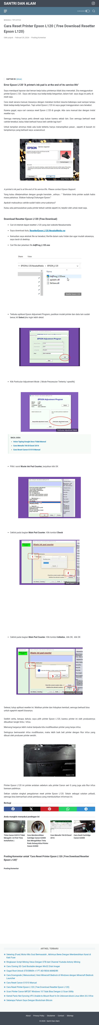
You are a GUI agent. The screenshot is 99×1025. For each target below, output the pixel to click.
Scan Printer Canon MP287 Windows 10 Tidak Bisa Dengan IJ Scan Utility (40, 991)
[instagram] (93, 3)
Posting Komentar (38, 38)
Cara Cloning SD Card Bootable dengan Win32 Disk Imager (33, 966)
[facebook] (13, 809)
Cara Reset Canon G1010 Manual (26, 450)
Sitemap (70, 1016)
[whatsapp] (68, 809)
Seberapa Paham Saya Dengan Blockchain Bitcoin (29, 1000)
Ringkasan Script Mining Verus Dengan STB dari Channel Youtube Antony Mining (43, 962)
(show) (19, 79)
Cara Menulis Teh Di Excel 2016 (26, 446)
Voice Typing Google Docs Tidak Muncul (29, 442)
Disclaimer (51, 1016)
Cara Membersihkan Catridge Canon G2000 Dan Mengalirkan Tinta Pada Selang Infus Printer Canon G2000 (37, 840)
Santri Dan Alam (20, 3)
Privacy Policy (38, 1016)
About (28, 1016)
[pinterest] (49, 809)
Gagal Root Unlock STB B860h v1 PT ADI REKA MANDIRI (32, 971)
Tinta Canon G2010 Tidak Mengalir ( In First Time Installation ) (14, 838)
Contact (61, 1016)
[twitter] (31, 809)
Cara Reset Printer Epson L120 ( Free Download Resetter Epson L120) (37, 987)
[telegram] (86, 809)
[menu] (7, 11)
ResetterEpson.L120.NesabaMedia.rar (47, 230)
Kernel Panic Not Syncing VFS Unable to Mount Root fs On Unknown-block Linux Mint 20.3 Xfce (49, 996)
